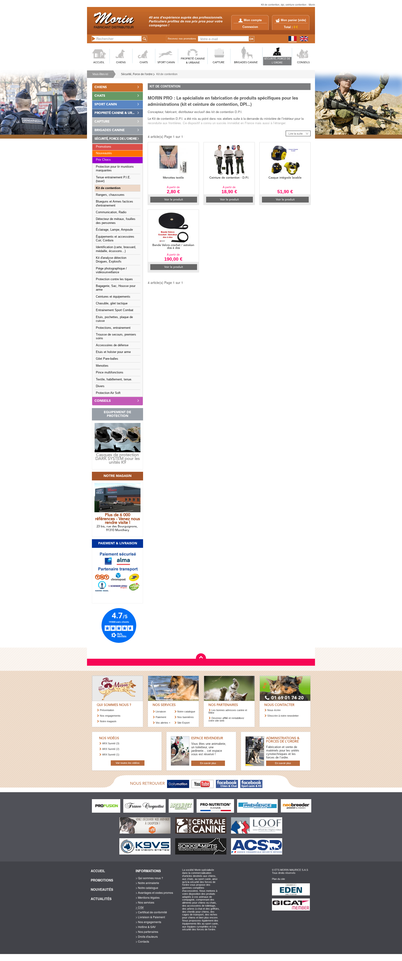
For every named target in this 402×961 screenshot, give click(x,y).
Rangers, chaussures (110, 194)
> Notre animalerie (147, 883)
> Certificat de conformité (151, 912)
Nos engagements (110, 715)
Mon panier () (293, 20)
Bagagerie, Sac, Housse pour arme (115, 287)
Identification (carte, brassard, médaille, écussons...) (116, 249)
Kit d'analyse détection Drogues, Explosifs (111, 259)
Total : (291, 27)
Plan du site (278, 879)
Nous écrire (274, 710)
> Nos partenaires (147, 932)
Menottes (102, 365)
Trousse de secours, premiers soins (116, 336)
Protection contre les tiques (114, 279)
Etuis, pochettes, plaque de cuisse (114, 319)
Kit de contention (108, 188)
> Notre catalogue (147, 888)
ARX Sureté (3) (110, 743)
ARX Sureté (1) (110, 754)
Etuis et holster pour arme (113, 352)
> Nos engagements (148, 922)
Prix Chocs (103, 159)
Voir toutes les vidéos (128, 762)
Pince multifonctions (109, 372)
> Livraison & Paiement (150, 917)
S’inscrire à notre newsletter (283, 715)
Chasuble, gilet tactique (111, 303)
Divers (100, 386)
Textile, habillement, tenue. (114, 379)
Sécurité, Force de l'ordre (137, 74)
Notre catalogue (186, 711)
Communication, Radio (111, 212)
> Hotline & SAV (146, 927)
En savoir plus (208, 763)
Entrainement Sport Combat (114, 310)
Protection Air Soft (108, 393)
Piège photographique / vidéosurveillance (111, 270)
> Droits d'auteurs (147, 936)
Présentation (107, 710)
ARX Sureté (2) (110, 749)
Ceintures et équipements (113, 296)
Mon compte (253, 20)
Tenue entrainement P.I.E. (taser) (113, 179)
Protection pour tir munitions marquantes (115, 168)
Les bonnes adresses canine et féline (227, 711)
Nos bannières (185, 717)
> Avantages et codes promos (154, 892)
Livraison (161, 711)
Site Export (183, 722)
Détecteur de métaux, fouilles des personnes (115, 220)
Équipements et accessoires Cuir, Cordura (115, 238)
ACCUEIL (98, 62)
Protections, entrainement (113, 327)
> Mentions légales (148, 897)
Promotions (103, 146)
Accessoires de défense (112, 345)
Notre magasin (108, 721)
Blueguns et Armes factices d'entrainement (114, 203)
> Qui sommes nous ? (149, 878)
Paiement (161, 717)
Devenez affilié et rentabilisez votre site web (226, 719)
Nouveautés (104, 153)
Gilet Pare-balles (107, 358)
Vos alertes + (163, 722)
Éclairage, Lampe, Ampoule (114, 229)
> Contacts (142, 941)
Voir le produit (173, 199)
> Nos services (145, 902)
